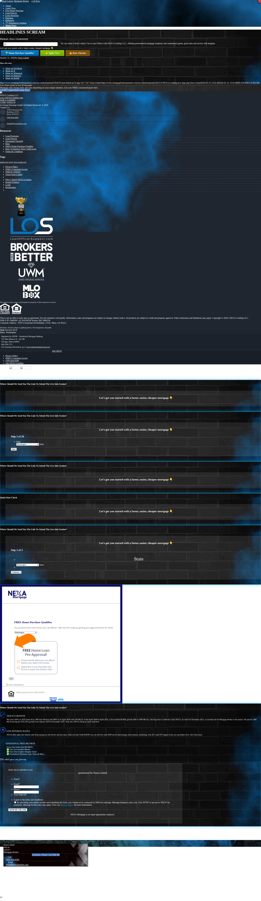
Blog (7, 144)
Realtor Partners (12, 182)
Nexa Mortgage (20, 162)
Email (17, 784)
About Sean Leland (13, 174)
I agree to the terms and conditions (28, 800)
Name (17, 779)
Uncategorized (21, 39)
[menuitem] (133, 6)
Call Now (35, 1)
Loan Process (11, 138)
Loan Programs (12, 136)
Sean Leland (23, 58)
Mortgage (4, 39)
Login (8, 185)
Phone (17, 789)
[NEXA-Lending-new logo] (14, 1)
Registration (10, 187)
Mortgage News (6, 162)
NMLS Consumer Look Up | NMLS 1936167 (30, 692)
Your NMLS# (20, 795)
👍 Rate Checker (77, 53)
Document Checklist (14, 141)
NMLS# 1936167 (13, 172)
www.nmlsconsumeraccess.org (38, 347)
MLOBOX (57, 351)
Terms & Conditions (14, 151)
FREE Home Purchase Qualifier (19, 146)
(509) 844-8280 (12, 118)
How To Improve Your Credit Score (20, 149)
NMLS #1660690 (7, 100)
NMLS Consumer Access (16, 169)
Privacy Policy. (66, 805)
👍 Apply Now (52, 53)
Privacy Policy (11, 167)
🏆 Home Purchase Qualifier (19, 53)
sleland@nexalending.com (17, 124)
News (11, 39)
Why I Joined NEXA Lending (18, 180)
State (18, 442)
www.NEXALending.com (11, 98)
